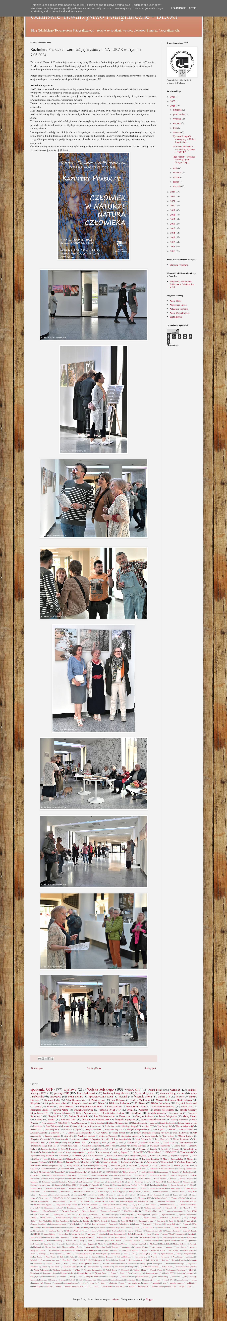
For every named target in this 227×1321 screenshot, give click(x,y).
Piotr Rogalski (159, 1129)
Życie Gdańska (151, 1135)
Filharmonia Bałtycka (158, 1175)
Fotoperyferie (57, 1158)
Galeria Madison (164, 1227)
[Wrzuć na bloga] (42, 1058)
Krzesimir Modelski (151, 1240)
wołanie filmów (67, 1168)
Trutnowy (176, 1149)
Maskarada (37, 1247)
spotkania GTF (41, 1089)
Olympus (142, 1149)
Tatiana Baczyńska (130, 1188)
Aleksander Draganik (137, 1155)
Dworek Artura (60, 1109)
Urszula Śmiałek (186, 1129)
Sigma (62, 1188)
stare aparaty (103, 1152)
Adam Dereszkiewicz (179, 312)
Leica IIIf (160, 1181)
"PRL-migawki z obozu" (53, 1207)
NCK (51, 1162)
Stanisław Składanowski (91, 1126)
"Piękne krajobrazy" (130, 1172)
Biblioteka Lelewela (158, 1155)
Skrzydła (49, 1263)
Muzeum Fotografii (179, 264)
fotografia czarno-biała (56, 1103)
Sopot (74, 1126)
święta (181, 1286)
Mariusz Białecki (179, 1243)
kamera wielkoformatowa (153, 1119)
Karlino (100, 1237)
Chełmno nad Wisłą (138, 1145)
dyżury (72, 1276)
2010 (173, 251)
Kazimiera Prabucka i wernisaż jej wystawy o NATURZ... (183, 149)
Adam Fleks (175, 300)
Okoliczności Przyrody (84, 1253)
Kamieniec (34, 1181)
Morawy (169, 1247)
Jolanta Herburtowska (187, 1122)
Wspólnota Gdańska (86, 1135)
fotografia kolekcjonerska (60, 1194)
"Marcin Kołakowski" (184, 1126)
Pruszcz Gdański (52, 1135)
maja (175, 168)
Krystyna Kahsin (131, 1158)
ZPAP (191, 1270)
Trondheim (107, 1266)
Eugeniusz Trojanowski (160, 1145)
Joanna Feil (103, 1149)
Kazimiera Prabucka (67, 1181)
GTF (131, 1132)
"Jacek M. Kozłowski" (42, 1172)
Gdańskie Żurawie (56, 1230)
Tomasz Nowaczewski (158, 1188)
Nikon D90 (53, 1142)
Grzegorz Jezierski (93, 1129)
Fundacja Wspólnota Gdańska (119, 1227)
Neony (144, 1250)
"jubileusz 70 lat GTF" (110, 1109)
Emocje (186, 1224)
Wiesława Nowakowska (62, 1270)
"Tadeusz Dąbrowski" (152, 1207)
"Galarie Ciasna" (160, 1198)
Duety (194, 1155)
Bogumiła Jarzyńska (179, 1155)
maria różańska (66, 1106)
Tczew (143, 1188)
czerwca (177, 132)
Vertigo (131, 1266)
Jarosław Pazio (88, 1149)
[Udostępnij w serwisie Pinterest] (52, 1058)
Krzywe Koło (117, 1149)
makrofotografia (117, 1279)
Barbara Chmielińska (79, 1116)
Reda (108, 1260)
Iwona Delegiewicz (168, 1116)
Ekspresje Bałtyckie (171, 1224)
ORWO (68, 1253)
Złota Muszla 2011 (135, 1273)
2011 (173, 246)
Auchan (122, 1145)
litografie (144, 1165)
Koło (49, 1240)
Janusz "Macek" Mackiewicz (174, 1234)
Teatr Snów (54, 1266)
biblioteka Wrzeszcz (108, 1135)
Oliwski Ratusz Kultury (113, 1112)
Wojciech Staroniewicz (93, 1270)
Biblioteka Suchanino (119, 1103)
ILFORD (36, 1234)
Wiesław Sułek (166, 1162)
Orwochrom (115, 1253)
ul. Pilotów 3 (192, 1283)
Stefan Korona (111, 1126)
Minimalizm (126, 1247)
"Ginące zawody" (59, 1201)
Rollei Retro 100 (152, 1260)
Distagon (112, 1224)
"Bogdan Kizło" (55, 1116)
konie (111, 1194)
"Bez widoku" (168, 1135)
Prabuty (39, 1119)
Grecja (130, 1230)
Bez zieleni (176, 1217)
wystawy (70, 1089)
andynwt (115, 1299)
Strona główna (94, 1068)
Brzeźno (75, 1221)
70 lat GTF (62, 1122)
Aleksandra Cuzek (178, 304)
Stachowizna (126, 1162)
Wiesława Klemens (185, 1162)
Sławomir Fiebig (52, 1099)
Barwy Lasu (186, 1106)
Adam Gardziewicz (79, 1122)
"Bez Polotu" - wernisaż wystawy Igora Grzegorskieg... (183, 159)
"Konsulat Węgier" (126, 1201)
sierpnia (177, 123)
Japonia (173, 1178)
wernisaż (175, 1089)
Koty (129, 1181)
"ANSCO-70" (58, 1198)
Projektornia (155, 1185)
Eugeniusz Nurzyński (101, 1139)
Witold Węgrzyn (119, 1191)
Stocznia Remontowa (128, 1263)
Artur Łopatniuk (150, 1217)
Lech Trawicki (49, 1243)
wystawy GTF (132, 1089)
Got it (193, 8)
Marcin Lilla (165, 1243)
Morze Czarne (180, 1247)
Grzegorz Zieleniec (144, 1116)
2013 (173, 237)
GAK (137, 1227)
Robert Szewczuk (135, 1260)
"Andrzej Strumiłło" (97, 1198)
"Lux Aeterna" (102, 1132)
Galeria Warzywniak (86, 1112)
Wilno (77, 1270)
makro (154, 1165)
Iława (149, 1234)
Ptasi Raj (66, 1260)
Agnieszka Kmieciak (115, 1155)
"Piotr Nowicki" (187, 1152)
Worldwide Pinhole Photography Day (46, 1165)
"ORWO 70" (35, 1129)
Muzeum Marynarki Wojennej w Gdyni (64, 1250)
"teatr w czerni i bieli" (41, 1214)
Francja (87, 1227)
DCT (87, 1224)
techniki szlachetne (49, 1168)
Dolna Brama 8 (125, 1224)
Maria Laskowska (181, 1132)
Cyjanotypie (189, 1221)
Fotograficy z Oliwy (73, 1227)
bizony (44, 1276)
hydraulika (176, 1276)
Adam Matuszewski (94, 1155)
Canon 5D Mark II (127, 1221)
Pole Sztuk (117, 1185)
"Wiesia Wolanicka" (50, 1211)
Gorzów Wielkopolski (100, 1230)
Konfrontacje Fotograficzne (173, 1237)
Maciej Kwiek (103, 1243)
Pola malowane (141, 1256)
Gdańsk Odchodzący (160, 1103)
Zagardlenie (35, 1273)
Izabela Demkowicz (135, 1234)
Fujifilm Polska (99, 1227)
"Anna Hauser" (140, 1168)
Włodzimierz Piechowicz (175, 1270)
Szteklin (164, 1149)
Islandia (102, 1234)
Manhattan (37, 1126)
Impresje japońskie (49, 1149)
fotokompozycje (111, 1276)
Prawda (144, 1185)
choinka (63, 1276)
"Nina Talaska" (150, 1204)
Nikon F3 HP (188, 1250)
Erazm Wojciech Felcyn (121, 1175)
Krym (90, 1240)
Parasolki (95, 1185)
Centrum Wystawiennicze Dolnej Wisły (60, 1175)
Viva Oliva (68, 1135)
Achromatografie (126, 1214)
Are (138, 1217)
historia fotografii (118, 1165)
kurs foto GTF (148, 1126)
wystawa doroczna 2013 (88, 1168)
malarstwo (131, 1279)
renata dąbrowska (71, 1283)
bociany (53, 1276)
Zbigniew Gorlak (67, 1273)
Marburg (153, 1243)
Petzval (95, 1256)
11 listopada (58, 1214)
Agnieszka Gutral (168, 1214)
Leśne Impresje (89, 1243)
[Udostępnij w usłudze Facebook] (49, 1058)
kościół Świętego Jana (87, 1279)
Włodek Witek (156, 1270)
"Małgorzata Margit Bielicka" (43, 1145)
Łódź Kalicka (107, 1286)
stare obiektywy (134, 1283)
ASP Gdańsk (77, 1155)
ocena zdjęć (148, 1279)
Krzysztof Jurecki (169, 1240)
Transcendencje (93, 1266)
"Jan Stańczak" (99, 1201)
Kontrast (190, 1237)
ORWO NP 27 (81, 1142)
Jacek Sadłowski (86, 1093)
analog (38, 1106)
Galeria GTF (164, 1096)
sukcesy (146, 1283)
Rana (165, 1185)
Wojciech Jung (98, 1099)
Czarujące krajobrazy (38, 1224)
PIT (155, 1253)
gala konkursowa (142, 1276)
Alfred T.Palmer (46, 1217)
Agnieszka (154, 1214)
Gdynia (78, 1129)
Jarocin (191, 1234)
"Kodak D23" (138, 1152)
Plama (60, 1162)
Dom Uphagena (118, 1099)
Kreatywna (139, 1181)
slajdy (103, 1283)
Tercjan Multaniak (70, 1266)
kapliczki (133, 1165)
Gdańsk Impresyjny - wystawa (144, 1122)
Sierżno (51, 1119)
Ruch (174, 1260)
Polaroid (154, 1256)
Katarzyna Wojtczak (114, 1129)
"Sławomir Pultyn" (133, 1207)
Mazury (190, 1158)
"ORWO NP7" (170, 1152)
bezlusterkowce (152, 1273)
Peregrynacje (83, 1256)
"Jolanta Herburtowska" (77, 1172)
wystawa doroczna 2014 (74, 1286)
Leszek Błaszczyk (73, 1243)
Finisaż (67, 1129)
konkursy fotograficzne (115, 1093)
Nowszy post (37, 1068)
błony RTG (192, 1191)
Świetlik (131, 1286)
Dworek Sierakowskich (100, 1175)
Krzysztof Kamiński (150, 1158)
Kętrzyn (191, 1240)
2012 (173, 242)
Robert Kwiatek (119, 1260)
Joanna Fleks (64, 1237)
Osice (126, 1253)
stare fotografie (155, 1194)
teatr (165, 1283)
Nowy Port (66, 1142)
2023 (173, 191)
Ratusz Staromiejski (178, 1185)
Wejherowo (152, 1162)
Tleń (82, 1266)
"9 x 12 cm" (44, 1198)
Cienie (171, 1221)
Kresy (82, 1240)
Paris (179, 1253)
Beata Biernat (176, 316)
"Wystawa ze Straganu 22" (110, 1211)
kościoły (72, 1279)
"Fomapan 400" (144, 1198)
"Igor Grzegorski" (164, 1126)
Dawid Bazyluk (97, 1122)
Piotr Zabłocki (114, 1106)
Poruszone (165, 1256)
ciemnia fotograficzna (172, 1093)
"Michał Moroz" (154, 1152)
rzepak (187, 1165)
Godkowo (105, 1178)
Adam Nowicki (61, 1139)
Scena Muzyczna (144, 1093)
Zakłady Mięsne (72, 1165)
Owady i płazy (145, 1253)
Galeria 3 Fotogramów (178, 1175)
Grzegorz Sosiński (172, 1230)
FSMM (36, 1227)
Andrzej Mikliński (149, 1172)
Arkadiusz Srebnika (179, 308)
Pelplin (63, 1256)
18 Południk (63, 1155)
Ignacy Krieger (49, 1234)
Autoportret (163, 1172)
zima (88, 1286)
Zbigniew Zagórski (38, 1132)
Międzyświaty (157, 1247)
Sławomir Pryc (113, 1188)
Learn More (178, 8)
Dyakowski (147, 1224)
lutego (176, 181)
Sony (66, 1263)
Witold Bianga (103, 1191)
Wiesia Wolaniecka (41, 1270)
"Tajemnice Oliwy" (172, 1207)
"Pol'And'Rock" (94, 1207)
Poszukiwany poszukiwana (183, 1256)
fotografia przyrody (99, 1165)
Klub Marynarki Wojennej (148, 1237)
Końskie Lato (71, 1240)
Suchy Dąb (144, 1263)
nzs (139, 1279)
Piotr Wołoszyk (52, 1126)
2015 (173, 228)
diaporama (43, 1194)
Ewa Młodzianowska (104, 1116)
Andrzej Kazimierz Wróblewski (106, 1217)
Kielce (132, 1237)
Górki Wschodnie (190, 1230)
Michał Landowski (181, 1139)
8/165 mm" (71, 1214)
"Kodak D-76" (96, 1172)
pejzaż (194, 1279)
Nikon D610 (71, 1185)
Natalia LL (105, 1250)
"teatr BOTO (192, 1211)
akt (52, 1152)
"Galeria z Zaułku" (178, 1198)
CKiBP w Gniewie (100, 1221)
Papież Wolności (167, 1253)
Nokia (32, 1253)
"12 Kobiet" (105, 1168)
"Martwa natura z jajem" (42, 1204)
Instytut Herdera (77, 1234)
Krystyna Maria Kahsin (112, 1240)
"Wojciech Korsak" (89, 1211)
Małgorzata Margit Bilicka (72, 1247)
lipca (175, 127)
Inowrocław (63, 1234)
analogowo (55, 1096)
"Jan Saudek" (85, 1201)
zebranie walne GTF (150, 1142)
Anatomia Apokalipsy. (81, 1217)
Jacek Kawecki (144, 1178)
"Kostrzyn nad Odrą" (145, 1201)
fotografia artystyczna (125, 1119)
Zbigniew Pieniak (84, 1273)
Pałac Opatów (51, 1256)
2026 (173, 96)
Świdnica (184, 1194)
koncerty (53, 1279)
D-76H (72, 1224)
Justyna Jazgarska (187, 1178)
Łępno (175, 1194)
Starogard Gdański (76, 1188)
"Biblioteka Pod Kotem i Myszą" (162, 1168)
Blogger (149, 1299)
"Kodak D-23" (169, 1142)
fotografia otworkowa (82, 1103)
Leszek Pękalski (173, 1181)
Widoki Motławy (50, 1191)
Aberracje (113, 1214)
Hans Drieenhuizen (112, 1158)
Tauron (44, 1266)
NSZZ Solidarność (90, 1250)
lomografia (103, 1279)
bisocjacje (34, 1276)
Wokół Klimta (111, 1270)
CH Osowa (140, 1103)
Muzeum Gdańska (38, 1162)
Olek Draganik (102, 1253)
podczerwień (38, 1283)
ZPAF (112, 1142)
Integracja (91, 1234)
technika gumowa (176, 1283)
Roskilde (165, 1260)
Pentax (72, 1256)
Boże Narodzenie (62, 1221)
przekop (58, 1283)
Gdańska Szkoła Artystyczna (78, 1158)
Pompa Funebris (130, 1185)
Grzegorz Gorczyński (153, 1230)
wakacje (49, 1286)
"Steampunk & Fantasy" (113, 1207)
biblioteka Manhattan (185, 1273)
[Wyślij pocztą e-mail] (39, 1058)
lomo (134, 1194)
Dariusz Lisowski (98, 1224)
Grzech (139, 1230)
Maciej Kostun (190, 1116)
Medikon (89, 1247)
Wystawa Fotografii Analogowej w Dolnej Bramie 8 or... (184, 139)
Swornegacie (157, 1263)
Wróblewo (43, 1152)
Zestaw (146, 1191)
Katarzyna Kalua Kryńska (116, 1237)
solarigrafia (113, 1283)
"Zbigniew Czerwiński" (40, 1139)
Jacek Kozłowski (167, 1122)
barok (85, 1165)
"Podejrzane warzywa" (75, 1207)
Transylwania (175, 1188)
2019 (173, 210)
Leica (60, 1243)
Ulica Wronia (119, 1266)
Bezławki (175, 1172)
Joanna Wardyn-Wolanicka (83, 1237)
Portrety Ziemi (72, 1162)
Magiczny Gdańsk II (139, 1243)
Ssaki (74, 1263)
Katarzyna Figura (49, 1181)
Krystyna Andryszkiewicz (138, 1129)
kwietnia (177, 172)
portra (48, 1283)
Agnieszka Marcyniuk (91, 1145)
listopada (177, 109)
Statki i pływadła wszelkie (89, 1263)
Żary (189, 1286)
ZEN (131, 1191)
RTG (75, 1260)
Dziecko (158, 1224)
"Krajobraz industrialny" (166, 1201)
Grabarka (116, 1178)
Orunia (130, 1109)
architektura (135, 1112)
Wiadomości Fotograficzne (186, 1266)
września (177, 118)
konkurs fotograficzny (164, 1109)
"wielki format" (119, 1132)
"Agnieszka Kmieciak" (122, 1168)
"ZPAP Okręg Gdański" (132, 1211)
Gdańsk (123, 1096)
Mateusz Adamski (52, 1247)
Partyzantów (189, 1253)
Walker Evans (167, 1266)
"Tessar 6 (186, 1207)
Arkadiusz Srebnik (80, 1139)
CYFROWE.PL (36, 1175)
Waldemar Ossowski (150, 1266)
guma (59, 1152)
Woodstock (125, 1270)
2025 (173, 101)
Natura (115, 1250)
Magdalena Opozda (119, 1243)
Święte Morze (143, 1286)
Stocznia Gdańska (110, 1263)
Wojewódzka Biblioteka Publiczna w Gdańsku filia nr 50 (182, 284)
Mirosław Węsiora (141, 1247)
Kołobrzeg (58, 1240)
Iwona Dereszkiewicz (116, 1234)
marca (176, 177)
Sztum (168, 1263)
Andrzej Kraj (110, 1145)
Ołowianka (84, 1185)
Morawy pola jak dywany (40, 1185)
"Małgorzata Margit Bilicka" (67, 1204)
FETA (194, 1224)
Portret (172, 1129)
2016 (173, 223)
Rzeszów (182, 1260)
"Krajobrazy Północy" (188, 1201)
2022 (173, 196)
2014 (173, 232)
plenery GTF (61, 1093)
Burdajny (86, 1221)
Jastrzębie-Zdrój (36, 1237)
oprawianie (165, 1165)
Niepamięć (59, 1185)
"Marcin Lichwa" (185, 1135)
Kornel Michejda (36, 1240)
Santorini (153, 1149)
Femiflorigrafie (140, 1175)
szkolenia (156, 1283)
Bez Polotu (164, 1217)
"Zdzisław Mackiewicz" (154, 1211)
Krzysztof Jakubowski (186, 1103)
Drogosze (83, 1175)
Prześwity (86, 1162)
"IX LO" (72, 1201)
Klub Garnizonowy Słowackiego (91, 1181)
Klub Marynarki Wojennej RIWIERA (153, 1132)
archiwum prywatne (160, 1191)
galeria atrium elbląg (160, 1276)
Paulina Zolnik (36, 1256)
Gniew (97, 1158)
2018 (173, 214)
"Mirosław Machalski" (89, 1204)
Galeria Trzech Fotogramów (53, 1178)
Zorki (122, 1273)
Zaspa (138, 1191)
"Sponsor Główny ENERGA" (42, 1155)
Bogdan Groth (188, 1172)
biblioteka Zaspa (178, 1191)
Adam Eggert (141, 1214)
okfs (158, 1279)
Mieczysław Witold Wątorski (107, 1247)
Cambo (114, 1221)
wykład (58, 1286)
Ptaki (96, 1162)
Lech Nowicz (35, 1243)
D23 (80, 1224)
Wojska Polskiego (100, 1089)
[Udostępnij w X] (46, 1058)
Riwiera (65, 1126)
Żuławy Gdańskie (62, 1112)
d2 (34, 1194)
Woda (104, 1142)
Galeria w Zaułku (180, 1227)
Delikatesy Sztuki (52, 1129)
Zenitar (113, 1273)
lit (128, 1194)
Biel (184, 1217)
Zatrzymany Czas (50, 1273)
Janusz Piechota (160, 1178)
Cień (179, 1221)
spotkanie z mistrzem (101, 1096)
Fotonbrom (124, 1116)
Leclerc (149, 1181)
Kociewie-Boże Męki (116, 1181)
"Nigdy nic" (136, 1204)
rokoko (84, 1283)
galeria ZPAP (79, 1194)
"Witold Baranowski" (69, 1145)
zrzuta (96, 1286)
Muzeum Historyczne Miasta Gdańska (174, 1099)
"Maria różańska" (186, 1142)
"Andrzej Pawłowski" (179, 1119)
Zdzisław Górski (101, 1273)
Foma (45, 1158)
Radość (82, 1260)
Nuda (52, 1253)
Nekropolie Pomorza (130, 1250)
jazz (185, 1276)
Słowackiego (179, 1263)
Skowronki (37, 1263)
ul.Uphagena (38, 1286)
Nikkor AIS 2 (174, 1250)
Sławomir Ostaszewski (95, 1188)
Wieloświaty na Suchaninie (83, 1191)
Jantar (157, 1234)
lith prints (35, 1103)
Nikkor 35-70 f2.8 (158, 1250)
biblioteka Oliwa (68, 1119)
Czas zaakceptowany (58, 1224)
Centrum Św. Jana (146, 1221)
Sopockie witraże (109, 1162)
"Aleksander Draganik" (76, 1198)
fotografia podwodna (94, 1276)
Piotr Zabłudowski (124, 1256)
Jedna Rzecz (51, 1237)
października (179, 114)
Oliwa (101, 1103)
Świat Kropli (120, 1286)
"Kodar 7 (112, 1201)
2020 (173, 205)
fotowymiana (126, 1276)
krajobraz (120, 1194)
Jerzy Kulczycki (162, 1139)
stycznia (177, 186)
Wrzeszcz (143, 1109)
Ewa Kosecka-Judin (122, 1139)
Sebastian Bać (51, 1188)
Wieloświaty (65, 1191)
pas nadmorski (182, 1279)
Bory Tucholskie (45, 1221)
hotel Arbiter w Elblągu (96, 1194)
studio (167, 1194)
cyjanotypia (176, 1112)
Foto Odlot (57, 1227)
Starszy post (150, 1068)
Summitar (139, 1162)
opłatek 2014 (169, 1279)
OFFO (59, 1253)
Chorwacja (161, 1221)
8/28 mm (82, 1214)
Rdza (192, 1185)
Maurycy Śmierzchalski (173, 1158)
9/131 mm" (93, 1214)
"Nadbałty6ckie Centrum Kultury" (115, 1204)
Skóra (58, 1263)
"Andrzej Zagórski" (121, 1152)
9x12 (104, 1214)
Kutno (181, 1240)
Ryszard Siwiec (36, 1188)
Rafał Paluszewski (96, 1260)
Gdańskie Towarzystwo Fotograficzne (83, 1178)
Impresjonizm (129, 1178)
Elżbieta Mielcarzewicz (117, 1122)
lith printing (71, 1152)
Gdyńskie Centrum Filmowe (77, 1230)
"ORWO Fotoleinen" (167, 1204)
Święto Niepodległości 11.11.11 (164, 1286)
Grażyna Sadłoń (118, 1230)
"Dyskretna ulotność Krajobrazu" (121, 1198)
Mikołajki (130, 1149)
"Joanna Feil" (59, 1172)
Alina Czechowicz (62, 1217)
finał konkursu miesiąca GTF (96, 1119)
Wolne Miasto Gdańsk (136, 1106)
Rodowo (180, 1096)
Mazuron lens (188, 1181)
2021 (173, 201)
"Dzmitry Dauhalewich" (187, 1168)
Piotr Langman (48, 1122)
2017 (173, 219)
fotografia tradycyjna (83, 1109)
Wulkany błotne (139, 1270)
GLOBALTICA (148, 1227)
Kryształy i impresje (132, 1240)
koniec (63, 1279)
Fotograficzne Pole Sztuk (90, 1106)
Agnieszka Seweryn (186, 1214)
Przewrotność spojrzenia (50, 1260)
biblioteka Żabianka (156, 1112)
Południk (33, 1260)
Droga (136, 1224)
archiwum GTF (57, 1132)
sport (122, 1283)
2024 (173, 105)
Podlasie (106, 1185)
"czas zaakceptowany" (175, 1211)
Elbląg (36, 1158)
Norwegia (42, 1253)
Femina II (46, 1227)
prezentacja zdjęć (86, 1152)
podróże (177, 1165)
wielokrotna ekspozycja (131, 1135)
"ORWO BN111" (112, 1172)
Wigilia (94, 1142)
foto (80, 1276)
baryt (121, 1142)
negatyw (143, 1194)
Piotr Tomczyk (107, 1256)
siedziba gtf (132, 1142)
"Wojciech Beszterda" (69, 1211)
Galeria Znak (179, 1145)
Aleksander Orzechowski (163, 1106)
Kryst (98, 1240)
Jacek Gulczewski (143, 1139)
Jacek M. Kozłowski (69, 1149)
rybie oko (94, 1283)
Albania (33, 1217)
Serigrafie (193, 1260)
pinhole (50, 1106)
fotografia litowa (143, 1096)
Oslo (133, 1253)
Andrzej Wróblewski (140, 1099)
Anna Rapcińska (127, 1217)
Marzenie (193, 1243)
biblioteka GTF (167, 1273)
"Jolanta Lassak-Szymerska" (80, 1132)
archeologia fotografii (129, 1126)
